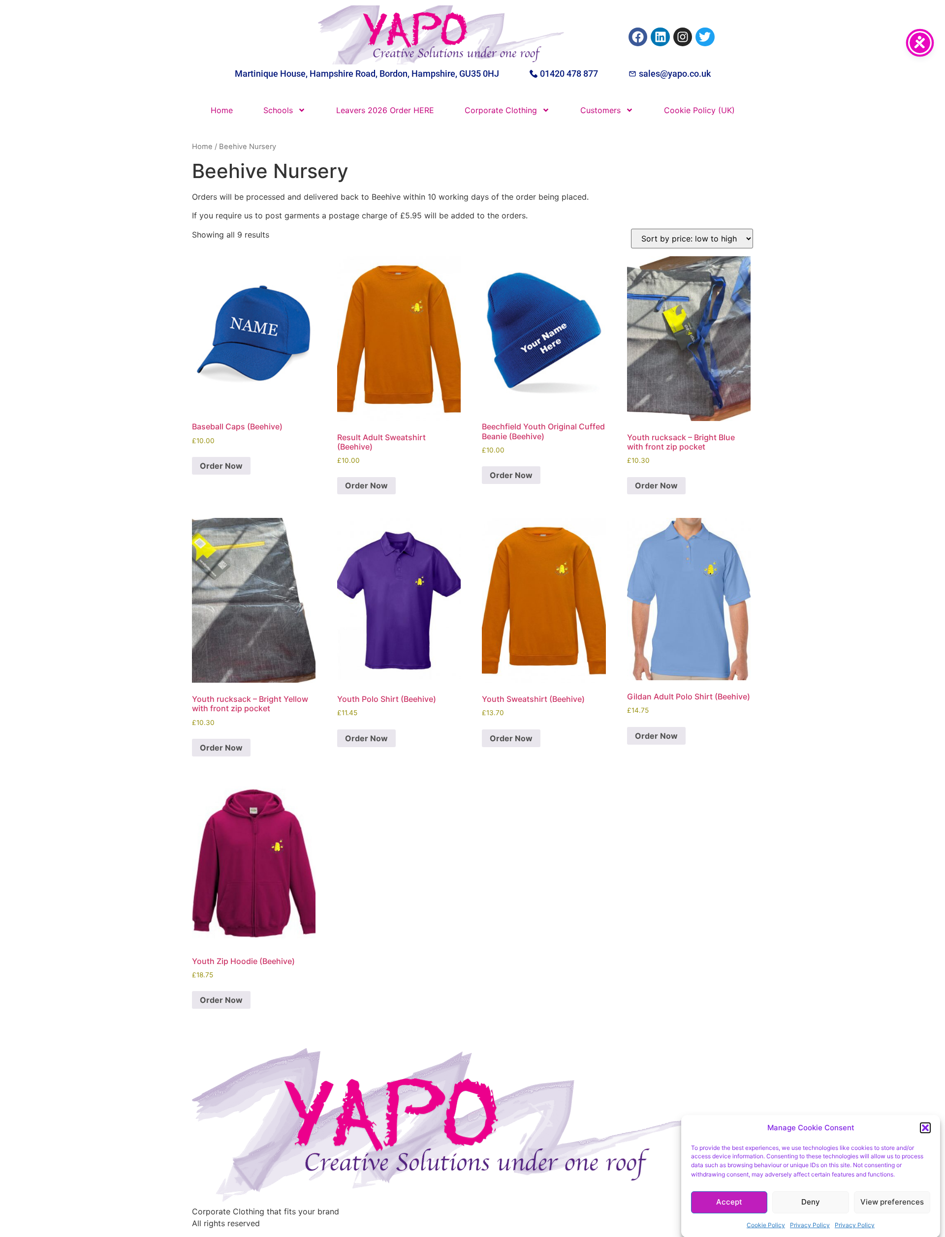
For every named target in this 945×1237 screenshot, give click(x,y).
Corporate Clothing (501, 110)
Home (222, 110)
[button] (925, 1128)
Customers (600, 110)
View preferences (892, 1202)
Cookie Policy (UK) (699, 110)
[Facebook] (638, 37)
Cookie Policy (766, 1224)
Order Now (221, 466)
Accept (729, 1202)
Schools (278, 110)
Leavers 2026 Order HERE (385, 110)
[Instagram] (682, 37)
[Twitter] (704, 37)
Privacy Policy (810, 1224)
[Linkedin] (660, 37)
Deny (810, 1202)
